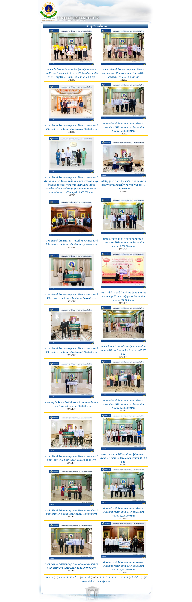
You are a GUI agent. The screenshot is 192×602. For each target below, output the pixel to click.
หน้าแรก (49, 577)
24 (126, 577)
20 (114, 577)
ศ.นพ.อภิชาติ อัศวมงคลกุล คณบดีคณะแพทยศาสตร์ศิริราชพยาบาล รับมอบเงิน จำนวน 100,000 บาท (71, 458)
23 (123, 577)
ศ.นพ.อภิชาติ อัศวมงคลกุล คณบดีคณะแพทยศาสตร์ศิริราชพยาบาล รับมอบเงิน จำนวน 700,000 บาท (71, 296)
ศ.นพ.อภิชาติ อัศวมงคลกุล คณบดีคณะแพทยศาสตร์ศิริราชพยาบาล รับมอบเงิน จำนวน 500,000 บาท (71, 566)
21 (117, 577)
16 (102, 577)
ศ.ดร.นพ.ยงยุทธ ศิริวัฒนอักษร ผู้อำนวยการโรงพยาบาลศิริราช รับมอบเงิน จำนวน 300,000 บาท (123, 458)
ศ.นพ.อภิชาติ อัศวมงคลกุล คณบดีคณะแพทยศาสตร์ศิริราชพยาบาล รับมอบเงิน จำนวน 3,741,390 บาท (123, 566)
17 (105, 577)
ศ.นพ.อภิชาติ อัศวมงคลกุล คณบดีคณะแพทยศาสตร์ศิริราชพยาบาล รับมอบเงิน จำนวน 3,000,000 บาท (123, 127)
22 (120, 577)
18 (108, 577)
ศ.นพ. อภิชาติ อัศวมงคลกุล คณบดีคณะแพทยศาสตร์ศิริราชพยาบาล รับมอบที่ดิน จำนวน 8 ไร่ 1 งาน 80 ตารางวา (123, 73)
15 (99, 577)
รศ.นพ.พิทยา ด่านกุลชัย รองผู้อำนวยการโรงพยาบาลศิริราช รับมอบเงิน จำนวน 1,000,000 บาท (123, 350)
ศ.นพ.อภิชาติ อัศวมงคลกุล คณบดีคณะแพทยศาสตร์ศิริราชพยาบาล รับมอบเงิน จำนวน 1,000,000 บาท (123, 242)
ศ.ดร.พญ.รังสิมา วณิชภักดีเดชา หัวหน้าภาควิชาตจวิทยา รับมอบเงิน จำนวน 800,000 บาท (71, 404)
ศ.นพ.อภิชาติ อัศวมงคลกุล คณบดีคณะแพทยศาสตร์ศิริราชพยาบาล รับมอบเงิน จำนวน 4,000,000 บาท (71, 127)
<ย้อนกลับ (86, 577)
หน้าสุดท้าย (104, 581)
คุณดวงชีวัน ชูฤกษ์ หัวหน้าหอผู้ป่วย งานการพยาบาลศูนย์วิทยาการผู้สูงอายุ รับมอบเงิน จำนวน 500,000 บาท (123, 296)
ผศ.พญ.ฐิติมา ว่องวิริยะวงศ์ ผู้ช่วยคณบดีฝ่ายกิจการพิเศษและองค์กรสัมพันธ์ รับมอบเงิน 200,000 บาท (123, 185)
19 (111, 577)
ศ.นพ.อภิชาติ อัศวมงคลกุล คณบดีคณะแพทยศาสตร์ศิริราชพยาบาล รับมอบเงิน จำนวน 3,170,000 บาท (71, 242)
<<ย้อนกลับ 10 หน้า (68, 577)
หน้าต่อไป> (135, 577)
